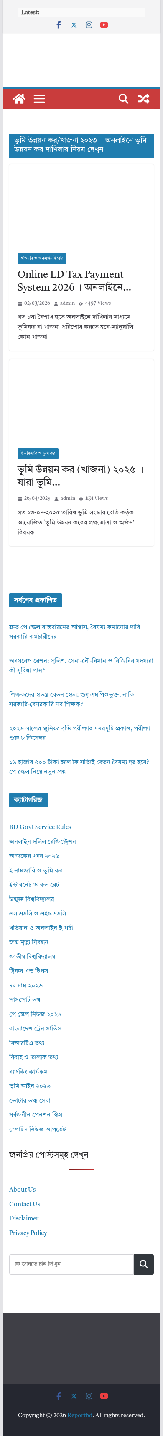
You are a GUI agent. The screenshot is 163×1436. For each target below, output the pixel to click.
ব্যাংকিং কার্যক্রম (28, 1072)
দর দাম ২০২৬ (26, 986)
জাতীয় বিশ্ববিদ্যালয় (32, 957)
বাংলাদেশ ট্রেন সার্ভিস (35, 1029)
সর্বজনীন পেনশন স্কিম (35, 1115)
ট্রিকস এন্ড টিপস (28, 971)
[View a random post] (144, 99)
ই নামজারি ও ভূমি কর (38, 453)
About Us (22, 1190)
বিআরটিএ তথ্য (26, 1043)
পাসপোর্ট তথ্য (25, 1000)
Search (144, 1264)
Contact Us (24, 1205)
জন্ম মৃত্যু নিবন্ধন (28, 943)
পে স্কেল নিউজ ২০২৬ (35, 1015)
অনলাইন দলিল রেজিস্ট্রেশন (42, 842)
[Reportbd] (19, 99)
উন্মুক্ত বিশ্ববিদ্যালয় (31, 900)
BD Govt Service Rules (40, 828)
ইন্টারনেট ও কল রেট (34, 885)
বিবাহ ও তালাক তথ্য (33, 1058)
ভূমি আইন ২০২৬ (30, 1086)
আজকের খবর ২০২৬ (34, 856)
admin (67, 303)
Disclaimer (23, 1219)
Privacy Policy (28, 1233)
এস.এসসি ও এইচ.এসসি (37, 914)
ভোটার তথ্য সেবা (30, 1101)
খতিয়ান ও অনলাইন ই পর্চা (42, 258)
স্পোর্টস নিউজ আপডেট (37, 1130)
